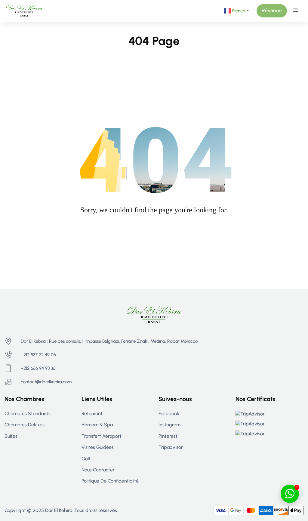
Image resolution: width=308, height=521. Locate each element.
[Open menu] (296, 10)
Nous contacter (98, 470)
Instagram (169, 425)
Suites (11, 436)
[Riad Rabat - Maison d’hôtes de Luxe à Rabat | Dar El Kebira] (24, 10)
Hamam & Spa (97, 425)
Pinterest (168, 436)
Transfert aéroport (102, 436)
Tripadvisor (171, 447)
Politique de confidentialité (110, 481)
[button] (272, 10)
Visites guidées (98, 447)
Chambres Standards (28, 413)
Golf (86, 458)
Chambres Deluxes (25, 425)
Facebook (169, 413)
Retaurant (92, 413)
